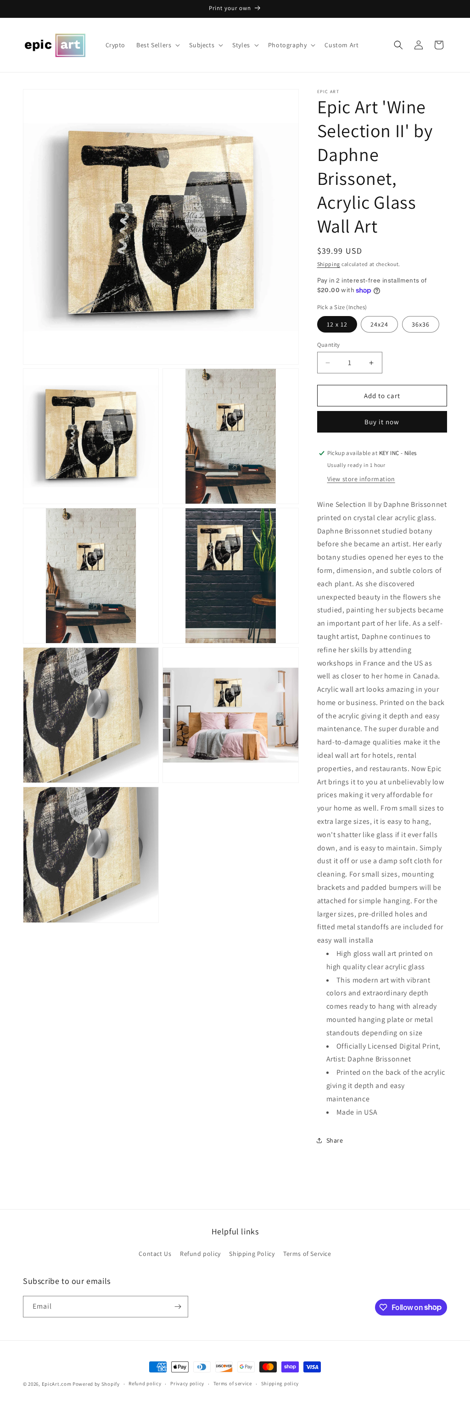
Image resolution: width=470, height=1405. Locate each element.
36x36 (421, 324)
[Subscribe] (178, 1306)
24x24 (379, 324)
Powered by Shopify (96, 1384)
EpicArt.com (57, 1384)
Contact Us (155, 1254)
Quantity (328, 345)
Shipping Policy (251, 1254)
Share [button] (334, 1140)
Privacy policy (187, 1383)
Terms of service (232, 1383)
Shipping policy (280, 1383)
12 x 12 (337, 324)
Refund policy (200, 1254)
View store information (361, 479)
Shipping (329, 264)
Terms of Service (307, 1254)
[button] (157, 45)
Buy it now (381, 421)
